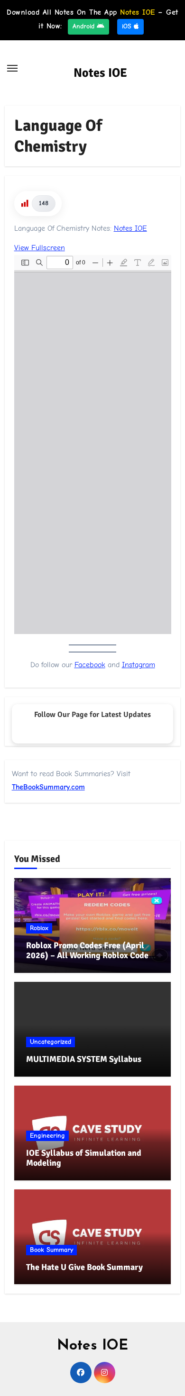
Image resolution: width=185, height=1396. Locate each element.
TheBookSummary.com (48, 787)
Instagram (138, 665)
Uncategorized (50, 1042)
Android (85, 26)
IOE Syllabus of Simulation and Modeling (83, 1158)
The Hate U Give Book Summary (84, 1267)
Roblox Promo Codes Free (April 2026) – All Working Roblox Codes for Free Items (89, 955)
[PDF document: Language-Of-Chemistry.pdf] (92, 444)
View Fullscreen (39, 248)
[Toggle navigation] (12, 68)
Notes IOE (100, 73)
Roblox (39, 928)
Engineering (47, 1136)
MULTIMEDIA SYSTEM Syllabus (83, 1059)
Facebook (89, 665)
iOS (128, 26)
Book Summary (51, 1250)
